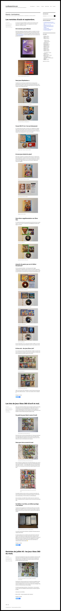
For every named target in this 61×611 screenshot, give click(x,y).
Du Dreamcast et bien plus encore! (48, 29)
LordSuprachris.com (12, 6)
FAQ (51, 6)
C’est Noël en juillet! (46, 28)
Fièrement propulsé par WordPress (16, 607)
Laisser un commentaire (9, 561)
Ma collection (32, 6)
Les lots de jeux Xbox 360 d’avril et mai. (22, 404)
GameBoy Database (20, 34)
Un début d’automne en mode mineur (49, 25)
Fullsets (42, 6)
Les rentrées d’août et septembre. (20, 19)
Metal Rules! (47, 6)
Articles (38, 6)
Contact (54, 6)
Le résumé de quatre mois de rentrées (48, 22)
